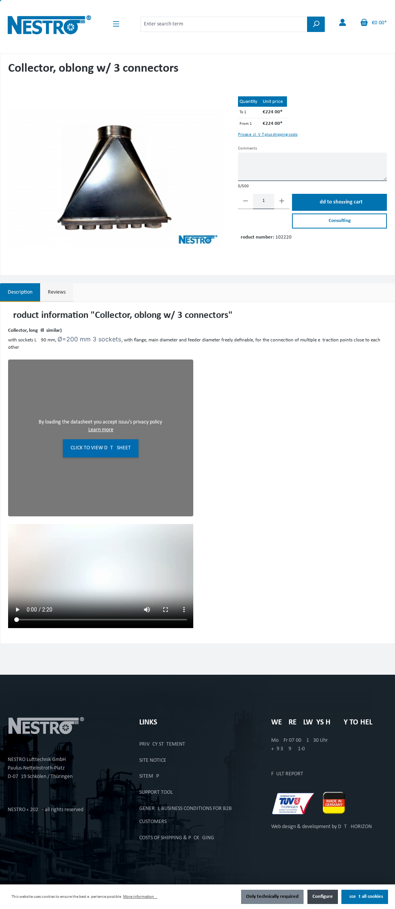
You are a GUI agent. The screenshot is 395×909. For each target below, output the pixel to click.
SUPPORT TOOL (156, 792)
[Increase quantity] (281, 201)
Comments (247, 148)
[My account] (342, 23)
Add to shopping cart (340, 202)
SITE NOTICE (152, 760)
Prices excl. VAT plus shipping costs (267, 135)
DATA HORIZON (355, 827)
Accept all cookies (364, 896)
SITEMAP (149, 776)
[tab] (20, 292)
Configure (322, 896)
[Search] (316, 24)
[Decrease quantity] (245, 201)
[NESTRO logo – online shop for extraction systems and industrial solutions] (49, 23)
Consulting (340, 220)
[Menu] (116, 24)
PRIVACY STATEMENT (162, 744)
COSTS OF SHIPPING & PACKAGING (176, 838)
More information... (140, 897)
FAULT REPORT (287, 774)
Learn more (100, 430)
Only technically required (272, 896)
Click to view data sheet (101, 448)
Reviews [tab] (57, 292)
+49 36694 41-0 (288, 749)
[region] (115, 179)
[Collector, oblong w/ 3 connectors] (115, 179)
